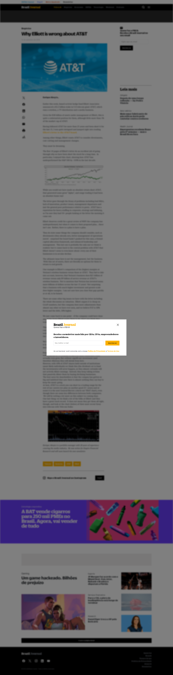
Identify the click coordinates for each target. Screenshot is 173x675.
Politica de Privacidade (96, 351)
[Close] (117, 325)
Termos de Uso (113, 351)
